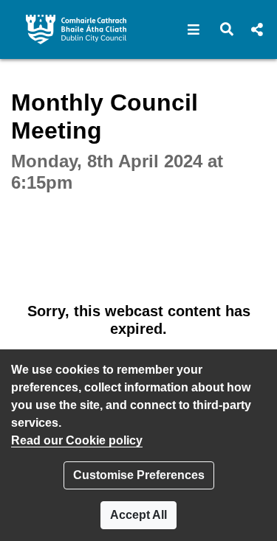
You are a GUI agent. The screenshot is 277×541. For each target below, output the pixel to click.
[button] (194, 29)
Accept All (138, 515)
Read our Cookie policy (77, 440)
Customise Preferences (139, 475)
